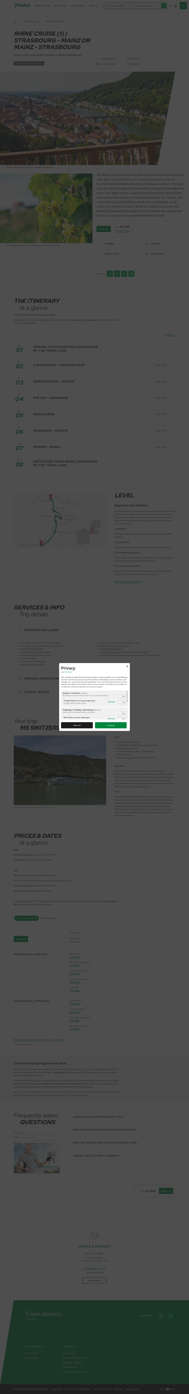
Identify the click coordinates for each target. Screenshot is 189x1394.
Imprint (63, 672)
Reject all (76, 725)
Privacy (69, 672)
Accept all (111, 725)
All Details (111, 702)
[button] (120, 696)
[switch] (122, 696)
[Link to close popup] (127, 667)
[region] (94, 704)
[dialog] (94, 697)
